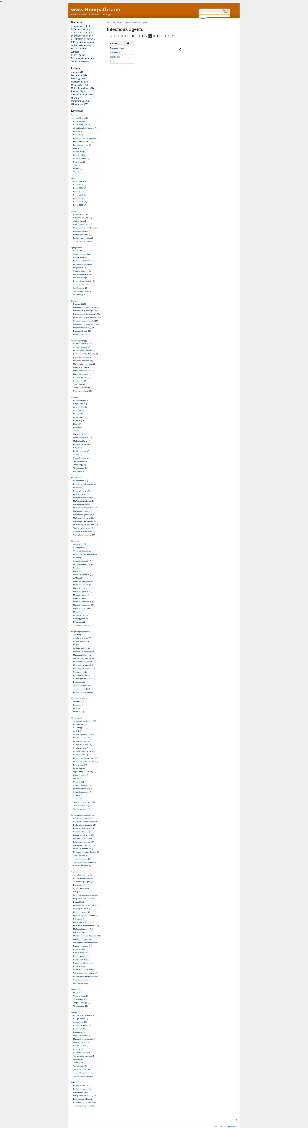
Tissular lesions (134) (82, 689)
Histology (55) (78, 78)
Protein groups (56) (81, 956)
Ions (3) (76, 568)
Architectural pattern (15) (83, 1015)
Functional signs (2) (81, 231)
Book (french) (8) (80, 181)
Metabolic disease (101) (83, 849)
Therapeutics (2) (80, 468)
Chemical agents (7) (81, 125)
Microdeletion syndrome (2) (84, 364)
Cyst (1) (76, 645)
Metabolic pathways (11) (83, 575)
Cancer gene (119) (81, 888)
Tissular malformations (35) (84, 528)
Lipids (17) (77, 571)
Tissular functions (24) (82, 806)
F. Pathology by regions (82, 42)
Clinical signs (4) (79, 221)
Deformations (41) (80, 481)
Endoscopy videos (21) (82, 1089)
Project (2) (77, 448)
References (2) (79, 622)
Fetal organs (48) (80, 765)
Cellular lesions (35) (81, 641)
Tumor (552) (78, 1063)
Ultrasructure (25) (79, 104)
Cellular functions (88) (82, 738)
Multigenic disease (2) (82, 374)
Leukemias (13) (79, 1029)
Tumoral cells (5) (80, 1066)
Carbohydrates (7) (80, 547)
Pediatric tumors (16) (81, 1046)
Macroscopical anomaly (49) (84, 655)
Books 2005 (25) (80, 202)
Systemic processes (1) (82, 792)
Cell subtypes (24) (80, 728)
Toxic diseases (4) (80, 855)
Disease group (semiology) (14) (86, 324)
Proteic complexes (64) (82, 946)
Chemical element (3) (82, 551)
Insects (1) (77, 148)
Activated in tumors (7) (82, 875)
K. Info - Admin (78, 55)
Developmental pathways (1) (85, 554)
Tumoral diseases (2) (81, 388)
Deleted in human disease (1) (85, 895)
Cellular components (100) (84, 734)
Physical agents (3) (81, 158)
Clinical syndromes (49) (82, 224)
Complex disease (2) (81, 347)
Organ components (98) (83, 772)
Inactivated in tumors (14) (83, 922)
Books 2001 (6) (79, 188)
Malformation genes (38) (83, 929)
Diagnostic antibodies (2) (83, 899)
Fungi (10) (77, 131)
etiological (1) (78, 701)
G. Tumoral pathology (81, 45)
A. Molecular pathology (82, 26)
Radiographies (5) (80, 101)
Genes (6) (77, 558)
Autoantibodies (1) (80, 118)
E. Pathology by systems (83, 39)
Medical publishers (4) (82, 441)
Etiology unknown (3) (82, 357)
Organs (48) (78, 778)
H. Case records (79, 48)
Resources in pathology (82, 58)
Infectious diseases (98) (83, 361)
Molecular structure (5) (82, 608)
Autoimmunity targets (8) (83, 882)
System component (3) (82, 785)
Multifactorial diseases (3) (83, 371)
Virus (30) (77, 172)
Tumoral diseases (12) (82, 859)
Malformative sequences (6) (84, 521)
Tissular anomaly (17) (82, 685)
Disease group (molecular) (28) (85, 321)
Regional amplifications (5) (84, 281)
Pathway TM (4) (78, 91)
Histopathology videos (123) (84, 1096)
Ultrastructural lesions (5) (83, 692)
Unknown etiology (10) (82, 391)
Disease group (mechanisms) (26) (87, 317)
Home (109, 23)
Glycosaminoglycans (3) (83, 564)
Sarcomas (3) (78, 1049)
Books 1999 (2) (79, 185)
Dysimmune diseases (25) (83, 828)
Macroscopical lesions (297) (84, 658)
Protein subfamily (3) (81, 959)
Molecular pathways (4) (82, 88)
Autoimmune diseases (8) (83, 818)
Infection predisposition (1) (84, 838)
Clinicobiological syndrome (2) (85, 228)
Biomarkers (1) (79, 885)
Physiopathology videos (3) (84, 1102)
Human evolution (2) (81, 912)
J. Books (75, 52)
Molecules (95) (79, 612)
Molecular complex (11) (82, 588)
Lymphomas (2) (79, 1032)
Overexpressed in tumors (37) (85, 943)
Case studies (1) (80, 407)
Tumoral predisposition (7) (83, 1106)
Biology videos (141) (81, 1085)
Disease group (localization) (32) (86, 314)
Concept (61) (78, 414)
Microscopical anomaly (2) (83, 665)
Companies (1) (79, 410)
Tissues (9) (77, 799)
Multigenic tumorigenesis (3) (84, 1039)
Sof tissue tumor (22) (81, 1053)
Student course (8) (81, 458)
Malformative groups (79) (83, 515)
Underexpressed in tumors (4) (85, 976)
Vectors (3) (77, 169)
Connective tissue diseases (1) (85, 822)
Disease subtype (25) (82, 331)
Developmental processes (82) (85, 758)
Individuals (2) (79, 768)
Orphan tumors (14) (81, 1042)
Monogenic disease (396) (83, 367)
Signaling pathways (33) (83, 625)
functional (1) (78, 705)
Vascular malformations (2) (84, 531)
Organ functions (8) (81, 775)
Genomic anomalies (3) (82, 561)
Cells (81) (77, 731)
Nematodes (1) (79, 152)
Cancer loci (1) (79, 251)
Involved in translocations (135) (86, 926)
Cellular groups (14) (81, 741)
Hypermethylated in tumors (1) (85, 915)
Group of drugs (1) (80, 996)
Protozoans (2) (79, 162)
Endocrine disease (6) (82, 832)
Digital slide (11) (79, 75)
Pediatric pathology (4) (82, 444)
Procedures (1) (79, 682)
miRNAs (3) (77, 578)
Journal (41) (78, 431)
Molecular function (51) (82, 592)
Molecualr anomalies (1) (83, 581)
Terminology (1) (79, 465)
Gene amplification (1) (82, 271)
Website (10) (78, 471)
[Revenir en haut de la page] (236, 1120)
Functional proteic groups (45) (85, 905)
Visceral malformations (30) (84, 535)
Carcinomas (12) (80, 1022)
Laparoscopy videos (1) (83, 1099)
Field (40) (77, 424)
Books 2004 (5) (79, 198)
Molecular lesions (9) (81, 598)
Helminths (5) (78, 135)
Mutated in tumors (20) (82, 939)
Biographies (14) (80, 404)
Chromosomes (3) (80, 755)
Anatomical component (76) (84, 721)
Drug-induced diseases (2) (84, 350)
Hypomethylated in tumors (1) (85, 138)
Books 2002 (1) (79, 191)
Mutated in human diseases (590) (87, 936)
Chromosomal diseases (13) (84, 344)
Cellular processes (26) (82, 745)
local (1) (76, 708)
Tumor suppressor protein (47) (85, 973)
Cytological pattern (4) (82, 1025)
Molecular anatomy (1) (82, 585)
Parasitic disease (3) (81, 377)
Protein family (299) (81, 953)
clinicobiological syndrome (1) (85, 128)
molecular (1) (78, 712)
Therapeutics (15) (80, 1006)
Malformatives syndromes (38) (85, 525)
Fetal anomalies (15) (81, 494)
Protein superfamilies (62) (83, 963)
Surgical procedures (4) (82, 241)
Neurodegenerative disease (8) (86, 852)
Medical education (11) (82, 438)
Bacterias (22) (79, 121)
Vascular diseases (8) (82, 866)
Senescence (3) (79, 381)
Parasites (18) (79, 155)
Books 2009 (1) (79, 205)
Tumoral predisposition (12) (84, 862)
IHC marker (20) (79, 919)
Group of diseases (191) (83, 334)
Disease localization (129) (83, 328)
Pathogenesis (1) (80, 672)
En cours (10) (78, 421)
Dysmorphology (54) (81, 491)
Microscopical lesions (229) (84, 668)
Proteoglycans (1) (80, 619)
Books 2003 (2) (79, 195)
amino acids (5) (79, 544)
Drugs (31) (77, 992)
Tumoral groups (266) (82, 1069)
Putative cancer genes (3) (83, 970)
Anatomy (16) (77, 72)
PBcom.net (231, 1126)
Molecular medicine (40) (83, 602)
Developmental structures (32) (85, 762)
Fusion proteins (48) (81, 909)
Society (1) (77, 454)
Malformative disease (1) (83, 511)
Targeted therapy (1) (81, 1003)
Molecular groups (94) (82, 595)
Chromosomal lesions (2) (83, 264)
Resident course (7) (81, 451)
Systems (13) (78, 795)
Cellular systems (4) (81, 748)
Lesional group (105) (81, 648)
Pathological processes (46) (84, 679)
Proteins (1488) (79, 966)
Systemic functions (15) (82, 789)
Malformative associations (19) (85, 508)
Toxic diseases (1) (80, 384)
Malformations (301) (81, 504)
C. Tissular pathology (81, 32)
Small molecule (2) (80, 999)
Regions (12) (78, 782)
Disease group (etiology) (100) (85, 311)
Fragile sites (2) (79, 268)
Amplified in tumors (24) (83, 878)
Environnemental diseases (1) (85, 354)
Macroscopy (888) (80, 82)
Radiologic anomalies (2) (83, 238)
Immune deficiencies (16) (83, 835)
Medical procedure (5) (82, 235)
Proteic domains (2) (81, 949)
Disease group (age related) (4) (86, 307)
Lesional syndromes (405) (83, 652)
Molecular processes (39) (83, 605)
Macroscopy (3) (79, 434)
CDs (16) (76, 892)
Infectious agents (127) (83, 142)
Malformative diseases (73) (84, 845)
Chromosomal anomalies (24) (85, 261)
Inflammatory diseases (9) (83, 842)
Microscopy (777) (79, 85)
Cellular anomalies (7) (82, 638)
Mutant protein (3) (80, 932)
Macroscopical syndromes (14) (85, 662)
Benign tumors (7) (80, 1019)
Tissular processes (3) (82, 809)
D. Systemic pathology (82, 36)
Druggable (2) (78, 902)
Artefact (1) (77, 635)
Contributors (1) (79, 417)
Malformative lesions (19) (83, 518)
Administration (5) (80, 400)
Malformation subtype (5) (83, 501)
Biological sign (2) (80, 214)
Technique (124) (80, 461)
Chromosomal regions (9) (83, 751)
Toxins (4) (77, 165)
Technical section (79, 61)
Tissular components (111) (84, 802)
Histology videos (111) (82, 1092)
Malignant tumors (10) (82, 1036)
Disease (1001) (79, 304)
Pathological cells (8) (81, 675)
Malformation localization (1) (84, 498)
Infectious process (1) (82, 145)
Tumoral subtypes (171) (83, 1076)
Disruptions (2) (79, 487)
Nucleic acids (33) (80, 615)
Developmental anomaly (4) (84, 484)
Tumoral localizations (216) (84, 1073)
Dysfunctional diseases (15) (84, 825)
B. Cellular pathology (81, 29)
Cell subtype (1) (79, 724)
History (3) (77, 427)
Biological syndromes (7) (83, 218)
